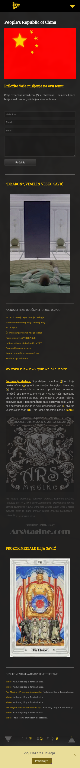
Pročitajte (41, 761)
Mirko (9, 681)
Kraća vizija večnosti (17, 358)
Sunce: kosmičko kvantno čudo (22, 353)
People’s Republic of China (30, 23)
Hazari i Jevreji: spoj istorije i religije (25, 317)
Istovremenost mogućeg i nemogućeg (25, 322)
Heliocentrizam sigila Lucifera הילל (24, 343)
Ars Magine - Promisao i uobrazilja (24, 692)
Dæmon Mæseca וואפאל (18, 348)
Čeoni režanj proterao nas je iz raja (24, 333)
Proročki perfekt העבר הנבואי (21, 338)
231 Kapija (11, 327)
